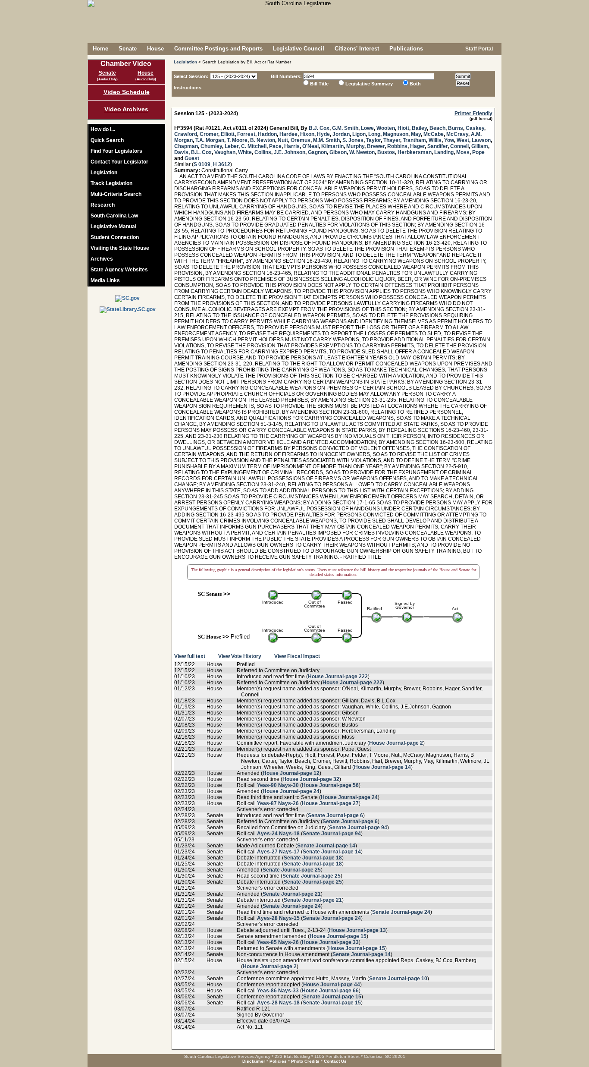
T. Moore (237, 140)
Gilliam (479, 146)
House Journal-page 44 (331, 985)
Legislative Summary (369, 83)
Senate (128, 48)
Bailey (419, 128)
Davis (181, 152)
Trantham (414, 140)
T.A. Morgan (209, 140)
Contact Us (335, 1061)
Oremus (300, 140)
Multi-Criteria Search (116, 194)
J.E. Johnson (289, 152)
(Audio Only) (107, 79)
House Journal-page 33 (330, 942)
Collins (262, 152)
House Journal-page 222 (338, 677)
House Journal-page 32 (310, 779)
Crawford (185, 134)
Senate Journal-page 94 (358, 828)
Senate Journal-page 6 (335, 815)
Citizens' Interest (357, 48)
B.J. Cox (319, 128)
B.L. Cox (201, 152)
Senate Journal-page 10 (398, 979)
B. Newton (262, 140)
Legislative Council (298, 48)
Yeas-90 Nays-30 (278, 785)
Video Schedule (126, 91)
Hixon (307, 134)
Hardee (288, 134)
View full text (189, 656)
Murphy (355, 146)
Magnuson (395, 134)
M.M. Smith (326, 140)
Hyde (323, 134)
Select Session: (191, 76)
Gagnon (317, 152)
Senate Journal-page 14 (326, 846)
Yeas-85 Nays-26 (278, 942)
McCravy (457, 134)
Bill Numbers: (286, 76)
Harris (292, 146)
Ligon (359, 134)
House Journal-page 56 (330, 785)
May (416, 134)
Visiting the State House (120, 248)
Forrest (246, 134)
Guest (192, 158)
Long (374, 134)
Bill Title (319, 83)
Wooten (385, 128)
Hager (417, 146)
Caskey (475, 128)
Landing (444, 152)
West (463, 140)
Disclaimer (253, 1061)
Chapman (186, 146)
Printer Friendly (473, 113)
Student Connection (115, 237)
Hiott (403, 128)
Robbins (397, 146)
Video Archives (126, 109)
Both (415, 83)
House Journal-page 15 (338, 936)
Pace (275, 146)
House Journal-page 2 (396, 743)
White (245, 152)
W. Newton (362, 152)
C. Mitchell (253, 146)
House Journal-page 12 (291, 773)
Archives (102, 259)
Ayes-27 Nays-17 (278, 852)
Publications (406, 48)
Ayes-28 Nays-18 (278, 1003)
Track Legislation (111, 183)
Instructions (187, 87)
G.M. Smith (345, 128)
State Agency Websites (119, 270)
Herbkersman (415, 152)
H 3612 (221, 164)
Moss (463, 152)
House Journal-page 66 (330, 991)
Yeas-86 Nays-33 (278, 991)
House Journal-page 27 (330, 803)
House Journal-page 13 (357, 930)
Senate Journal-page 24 (292, 906)
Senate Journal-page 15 (332, 997)
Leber (231, 146)
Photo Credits (305, 1061)
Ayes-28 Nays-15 (278, 918)
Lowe (367, 128)
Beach (437, 128)
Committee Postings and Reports (218, 48)
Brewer (376, 146)
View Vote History (239, 656)
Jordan (341, 134)
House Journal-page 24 (291, 791)
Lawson (481, 140)
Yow (449, 140)
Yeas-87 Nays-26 (278, 803)
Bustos (386, 152)
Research (103, 205)
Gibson (338, 152)
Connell (459, 146)
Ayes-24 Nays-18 (278, 834)
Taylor (373, 140)
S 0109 (202, 164)
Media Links (105, 280)
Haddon (267, 134)
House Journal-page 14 (382, 767)
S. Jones (352, 140)
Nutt (283, 140)
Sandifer (437, 146)
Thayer (391, 140)
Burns (455, 128)
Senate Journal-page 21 (292, 894)
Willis (435, 140)
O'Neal (310, 146)
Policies (278, 1061)
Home (100, 48)
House (155, 48)
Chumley (211, 146)
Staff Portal (478, 49)
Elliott (228, 134)
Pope (478, 152)
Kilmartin (332, 146)
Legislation (104, 173)
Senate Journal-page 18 (313, 858)
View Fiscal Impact (297, 656)
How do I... (103, 129)
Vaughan (224, 152)
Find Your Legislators (116, 151)
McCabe (433, 134)
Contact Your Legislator (119, 162)
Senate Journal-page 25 (292, 870)
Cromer (209, 134)
